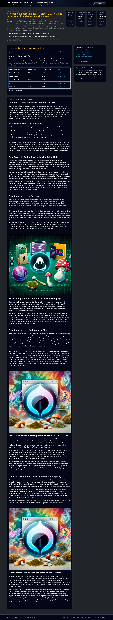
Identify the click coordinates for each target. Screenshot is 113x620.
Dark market (66, 617)
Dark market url (75, 617)
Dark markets (81, 59)
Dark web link (81, 54)
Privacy (103, 617)
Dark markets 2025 (83, 61)
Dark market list (96, 617)
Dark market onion (85, 617)
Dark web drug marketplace (85, 56)
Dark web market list (83, 49)
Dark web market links (84, 52)
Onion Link (61, 73)
